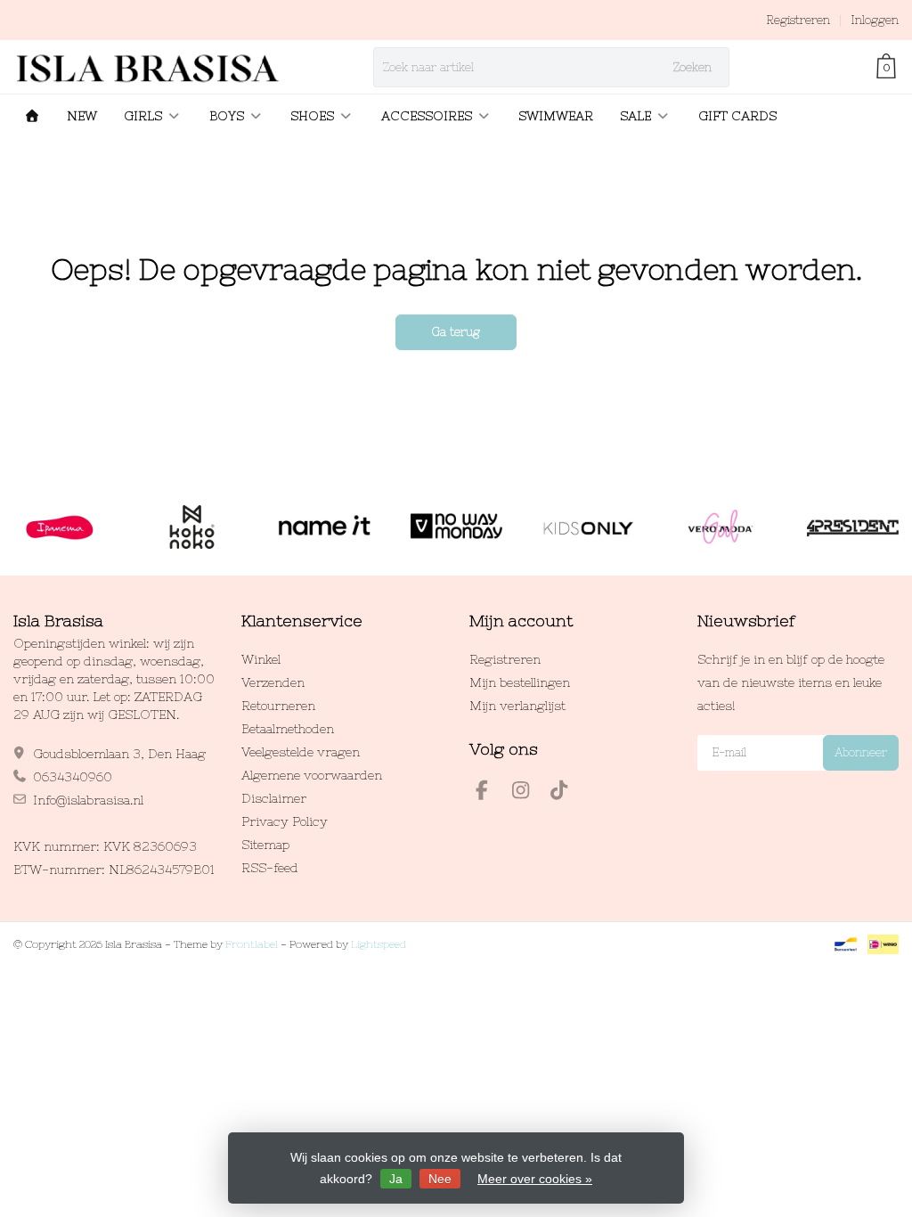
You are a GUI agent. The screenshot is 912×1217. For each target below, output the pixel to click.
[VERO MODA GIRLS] (720, 527)
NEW (82, 116)
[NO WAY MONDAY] (456, 527)
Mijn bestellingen (519, 682)
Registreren (798, 20)
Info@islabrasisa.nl (88, 800)
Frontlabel (251, 944)
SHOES (312, 116)
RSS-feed (269, 868)
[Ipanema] (59, 527)
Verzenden (273, 682)
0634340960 (72, 777)
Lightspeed (378, 944)
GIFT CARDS (737, 116)
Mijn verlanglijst (517, 705)
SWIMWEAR (555, 116)
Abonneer (861, 752)
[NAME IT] (324, 527)
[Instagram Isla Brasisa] (528, 793)
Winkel (261, 659)
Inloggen (875, 20)
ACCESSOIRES (426, 116)
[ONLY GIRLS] (588, 527)
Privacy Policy (284, 821)
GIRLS (143, 116)
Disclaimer (273, 798)
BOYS (226, 116)
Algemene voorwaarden (311, 775)
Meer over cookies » (534, 1179)
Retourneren (278, 705)
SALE (635, 116)
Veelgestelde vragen (300, 752)
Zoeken (692, 67)
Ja (396, 1179)
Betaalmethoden (287, 729)
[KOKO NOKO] (192, 527)
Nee (440, 1179)
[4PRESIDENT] (853, 527)
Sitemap (265, 844)
